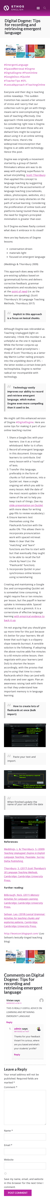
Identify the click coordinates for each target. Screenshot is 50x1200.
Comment (10, 1087)
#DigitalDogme (13, 72)
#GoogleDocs (11, 76)
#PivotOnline (29, 72)
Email (8, 1145)
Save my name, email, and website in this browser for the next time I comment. (23, 1183)
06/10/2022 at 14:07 (21, 1031)
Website (8, 1159)
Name (8, 1130)
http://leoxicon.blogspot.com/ (21, 933)
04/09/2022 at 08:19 (13, 1003)
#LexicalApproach (14, 84)
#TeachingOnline (35, 84)
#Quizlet (25, 76)
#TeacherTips (12, 80)
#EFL (24, 80)
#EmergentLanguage (16, 64)
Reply (9, 1022)
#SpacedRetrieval (14, 68)
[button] (38, 8)
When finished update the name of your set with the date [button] (25, 803)
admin (17, 1028)
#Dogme (30, 68)
